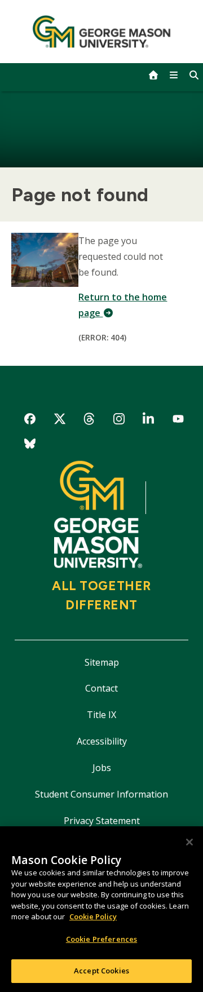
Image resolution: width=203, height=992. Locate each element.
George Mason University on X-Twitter (59, 421)
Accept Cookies (101, 971)
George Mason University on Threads (89, 421)
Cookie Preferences (101, 939)
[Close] (189, 842)
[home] (153, 75)
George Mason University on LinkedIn (148, 421)
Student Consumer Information (101, 794)
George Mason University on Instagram (119, 421)
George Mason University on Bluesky (30, 445)
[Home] (102, 31)
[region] (101, 909)
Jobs (101, 767)
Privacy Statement (102, 820)
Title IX (101, 714)
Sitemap (102, 662)
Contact (101, 688)
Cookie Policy (93, 916)
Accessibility (102, 741)
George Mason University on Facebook (30, 421)
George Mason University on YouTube (178, 421)
